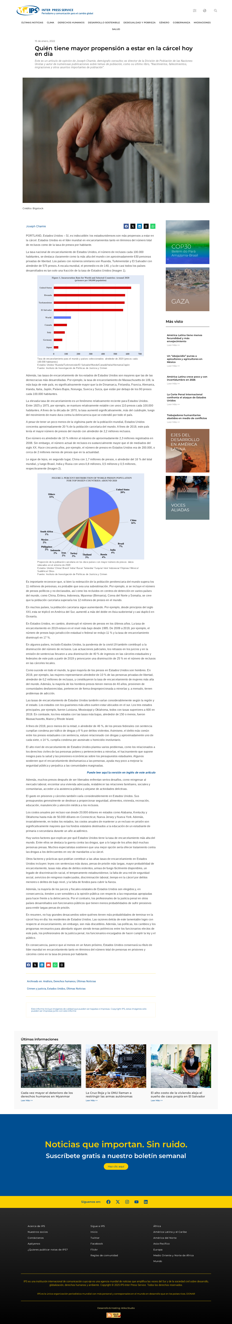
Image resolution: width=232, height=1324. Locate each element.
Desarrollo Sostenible (104, 22)
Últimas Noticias (32, 22)
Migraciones (202, 22)
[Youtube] (136, 1202)
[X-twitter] (117, 1202)
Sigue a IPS (98, 1226)
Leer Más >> (173, 345)
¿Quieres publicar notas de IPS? (48, 1249)
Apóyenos (34, 1243)
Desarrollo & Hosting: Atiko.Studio (116, 1308)
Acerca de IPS (36, 1226)
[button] (215, 10)
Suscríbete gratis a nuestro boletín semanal (116, 1156)
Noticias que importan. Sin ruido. (116, 1144)
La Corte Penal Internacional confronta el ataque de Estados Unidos (186, 397)
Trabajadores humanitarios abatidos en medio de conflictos (187, 417)
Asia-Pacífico (161, 1243)
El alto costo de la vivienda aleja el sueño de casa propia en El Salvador (178, 1094)
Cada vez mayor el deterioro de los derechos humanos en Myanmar (47, 1094)
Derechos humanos (71, 22)
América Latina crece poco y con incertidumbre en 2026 (187, 378)
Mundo (157, 1261)
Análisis (47, 981)
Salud (116, 29)
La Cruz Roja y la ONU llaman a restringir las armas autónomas (109, 1094)
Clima (50, 22)
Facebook (97, 1243)
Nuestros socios (38, 1231)
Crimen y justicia (36, 988)
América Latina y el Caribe (170, 1231)
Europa (157, 1249)
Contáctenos (36, 1237)
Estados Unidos (56, 988)
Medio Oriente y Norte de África (173, 1255)
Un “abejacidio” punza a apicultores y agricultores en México (184, 359)
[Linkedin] (145, 1202)
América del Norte (165, 1237)
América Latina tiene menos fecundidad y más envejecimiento (184, 338)
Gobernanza (181, 22)
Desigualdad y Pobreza (139, 22)
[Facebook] (108, 1202)
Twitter (95, 1237)
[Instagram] (127, 1202)
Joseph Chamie (36, 226)
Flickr (94, 1249)
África (157, 1226)
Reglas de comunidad (104, 1255)
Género (164, 22)
